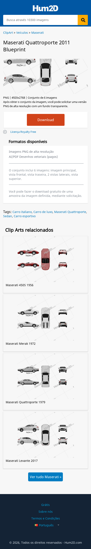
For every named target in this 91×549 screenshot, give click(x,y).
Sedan (7, 216)
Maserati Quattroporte (70, 212)
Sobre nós (46, 512)
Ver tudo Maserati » (45, 477)
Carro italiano (22, 212)
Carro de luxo (42, 212)
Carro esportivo (25, 216)
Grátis (45, 505)
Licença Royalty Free (23, 132)
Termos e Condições (45, 518)
